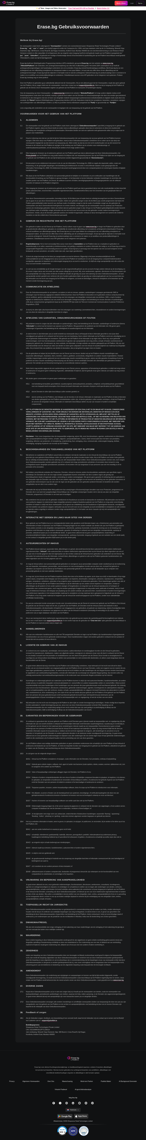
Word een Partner (86, 1081)
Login (132, 3)
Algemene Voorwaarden (31, 1081)
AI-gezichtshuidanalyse (83, 1089)
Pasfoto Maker (106, 1081)
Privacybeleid (31, 155)
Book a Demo (121, 3)
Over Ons (50, 1081)
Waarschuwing (67, 1081)
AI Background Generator (128, 1081)
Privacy (12, 1081)
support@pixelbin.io (86, 85)
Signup (140, 3)
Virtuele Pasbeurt (61, 1089)
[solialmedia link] (53, 1103)
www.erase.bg (108, 63)
